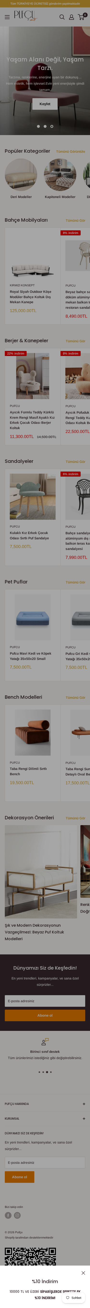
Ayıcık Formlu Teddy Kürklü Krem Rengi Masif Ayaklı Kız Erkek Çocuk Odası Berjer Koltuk (32, 420)
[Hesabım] (71, 17)
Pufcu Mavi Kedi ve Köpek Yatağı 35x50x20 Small (30, 656)
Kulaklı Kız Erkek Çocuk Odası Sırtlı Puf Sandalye (29, 535)
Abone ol (45, 1015)
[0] (81, 17)
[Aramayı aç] (62, 17)
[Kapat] (83, 1272)
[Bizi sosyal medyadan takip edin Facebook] (8, 1215)
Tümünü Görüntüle (70, 151)
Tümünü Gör (75, 220)
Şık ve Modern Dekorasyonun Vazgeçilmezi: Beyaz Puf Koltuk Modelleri (34, 932)
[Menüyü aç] (7, 17)
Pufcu (15, 406)
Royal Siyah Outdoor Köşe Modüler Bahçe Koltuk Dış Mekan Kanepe (30, 297)
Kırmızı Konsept (22, 285)
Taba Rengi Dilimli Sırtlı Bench (28, 771)
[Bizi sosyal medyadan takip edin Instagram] (17, 1215)
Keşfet (45, 104)
